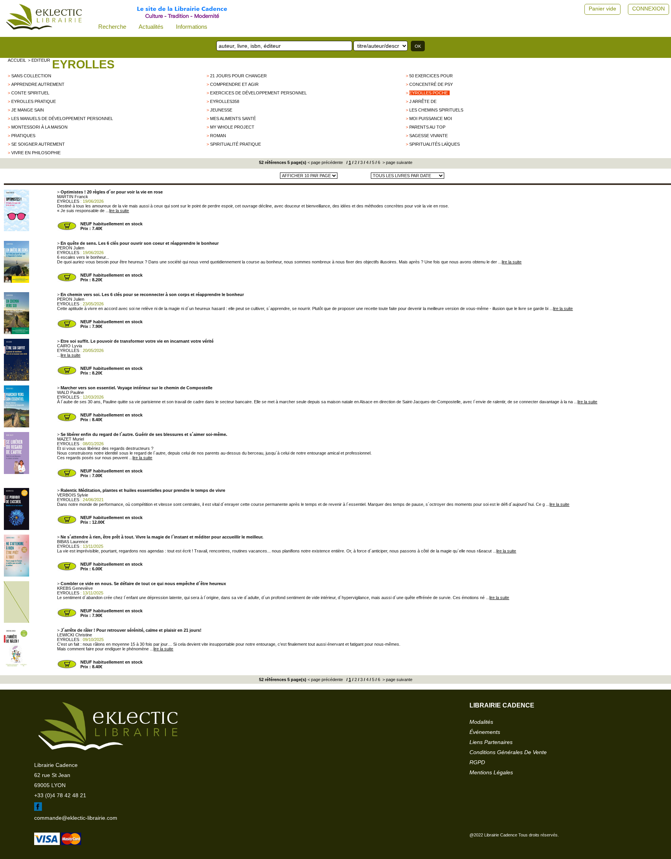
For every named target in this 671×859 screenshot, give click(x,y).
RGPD (477, 762)
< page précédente (325, 162)
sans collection (31, 75)
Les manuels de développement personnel (62, 118)
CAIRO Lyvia (69, 345)
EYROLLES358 (224, 101)
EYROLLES (83, 64)
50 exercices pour (431, 75)
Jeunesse (221, 110)
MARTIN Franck (72, 196)
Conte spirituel (30, 93)
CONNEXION (648, 8)
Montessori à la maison (39, 127)
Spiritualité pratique (235, 144)
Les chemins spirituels (436, 110)
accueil (17, 60)
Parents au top (427, 127)
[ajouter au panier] (66, 229)
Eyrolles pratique (33, 101)
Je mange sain (27, 110)
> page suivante (396, 162)
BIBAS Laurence (72, 541)
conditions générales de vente (508, 752)
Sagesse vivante (428, 135)
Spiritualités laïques (434, 144)
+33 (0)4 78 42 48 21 (60, 795)
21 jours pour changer (238, 75)
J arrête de (422, 101)
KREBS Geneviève (75, 588)
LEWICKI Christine (74, 634)
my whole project (232, 127)
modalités (481, 722)
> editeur (39, 60)
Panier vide (602, 8)
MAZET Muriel (70, 439)
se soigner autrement (38, 144)
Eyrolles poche (428, 93)
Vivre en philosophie (36, 152)
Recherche (112, 26)
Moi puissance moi (430, 118)
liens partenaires (491, 742)
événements (484, 732)
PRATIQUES (23, 135)
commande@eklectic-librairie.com (75, 818)
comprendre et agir (234, 84)
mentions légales (491, 772)
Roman (218, 135)
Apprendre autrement (37, 84)
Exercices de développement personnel (258, 93)
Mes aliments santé (233, 118)
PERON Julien (70, 248)
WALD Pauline (70, 392)
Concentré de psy (431, 84)
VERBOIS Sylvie (72, 495)
